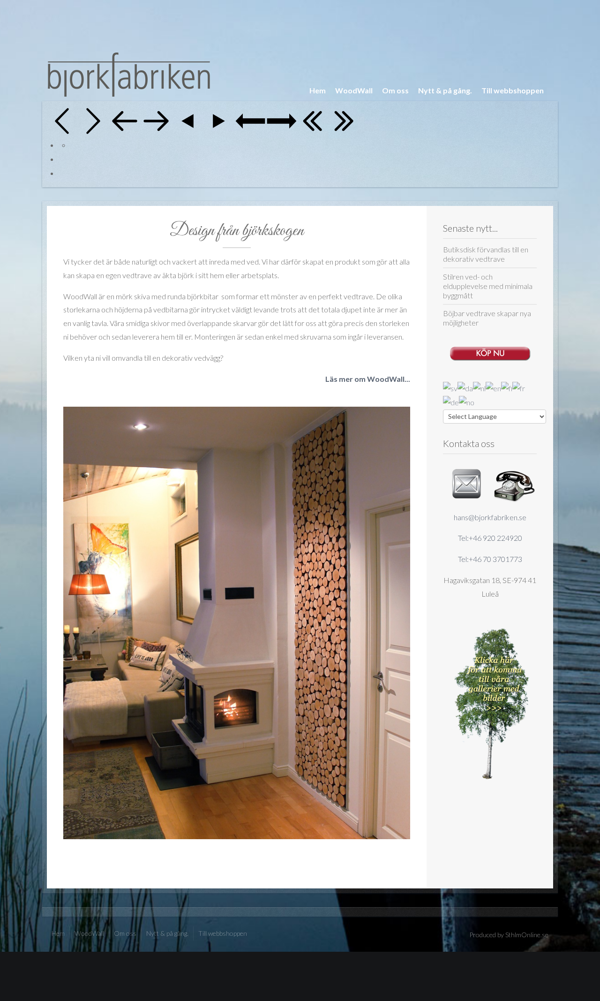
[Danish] (465, 387)
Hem (317, 90)
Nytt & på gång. (445, 90)
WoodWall (354, 90)
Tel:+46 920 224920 (490, 537)
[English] (493, 387)
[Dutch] (479, 387)
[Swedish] (450, 387)
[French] (518, 387)
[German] (451, 401)
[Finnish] (506, 387)
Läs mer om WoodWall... (367, 378)
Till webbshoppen (512, 90)
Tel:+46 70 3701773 (490, 558)
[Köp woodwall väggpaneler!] (490, 351)
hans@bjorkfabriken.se (490, 517)
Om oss (395, 90)
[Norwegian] (466, 401)
